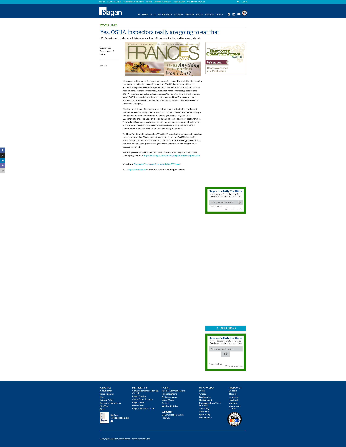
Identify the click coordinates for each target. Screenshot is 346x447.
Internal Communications (173, 390)
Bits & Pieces (138, 405)
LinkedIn (233, 390)
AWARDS (209, 14)
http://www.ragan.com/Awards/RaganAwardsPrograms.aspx (172, 155)
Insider (149, 2)
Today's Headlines (215, 206)
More (218, 14)
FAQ (102, 397)
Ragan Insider (138, 402)
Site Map (104, 406)
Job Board (204, 411)
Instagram (233, 397)
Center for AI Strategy (133, 2)
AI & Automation (169, 397)
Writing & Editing (170, 406)
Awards (202, 393)
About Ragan (106, 390)
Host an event (205, 400)
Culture (178, 14)
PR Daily (102, 2)
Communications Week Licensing (210, 404)
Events (202, 390)
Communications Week (173, 414)
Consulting (204, 408)
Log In (244, 2)
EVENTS (199, 14)
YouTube (233, 403)
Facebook (233, 400)
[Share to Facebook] (2, 150)
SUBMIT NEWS (226, 328)
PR (151, 14)
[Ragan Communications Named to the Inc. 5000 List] (244, 12)
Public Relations (169, 393)
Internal (143, 14)
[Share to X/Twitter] (2, 155)
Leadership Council (162, 2)
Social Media (165, 14)
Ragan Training (114, 2)
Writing (189, 14)
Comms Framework (196, 2)
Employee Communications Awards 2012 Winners (157, 164)
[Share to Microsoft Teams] (2, 165)
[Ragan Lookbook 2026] (114, 417)
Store (102, 409)
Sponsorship (204, 414)
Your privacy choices (234, 407)
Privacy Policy (106, 400)
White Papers (205, 417)
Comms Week (179, 2)
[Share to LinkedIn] (2, 160)
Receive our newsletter (110, 403)
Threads (233, 393)
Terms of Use (238, 209)
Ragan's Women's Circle (143, 408)
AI (155, 14)
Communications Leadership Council (145, 391)
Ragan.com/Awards (137, 169)
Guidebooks (205, 397)
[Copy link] (2, 170)
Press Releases (107, 393)
